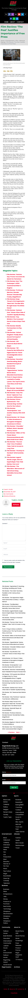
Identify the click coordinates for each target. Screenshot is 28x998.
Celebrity (6, 804)
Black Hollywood (6, 839)
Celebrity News (6, 848)
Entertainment (10, 40)
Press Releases (18, 944)
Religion (5, 809)
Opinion (4, 796)
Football (18, 810)
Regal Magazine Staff (19, 955)
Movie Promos (20, 936)
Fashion (18, 838)
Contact (5, 742)
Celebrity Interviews (6, 844)
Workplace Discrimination (8, 913)
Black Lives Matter (6, 801)
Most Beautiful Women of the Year (6, 862)
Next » (18, 732)
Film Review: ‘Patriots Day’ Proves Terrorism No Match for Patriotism (16, 277)
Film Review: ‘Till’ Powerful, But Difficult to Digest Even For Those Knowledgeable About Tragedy (15, 352)
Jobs (4, 896)
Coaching (19, 807)
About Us (17, 927)
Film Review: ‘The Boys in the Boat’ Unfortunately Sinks (15, 453)
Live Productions (7, 856)
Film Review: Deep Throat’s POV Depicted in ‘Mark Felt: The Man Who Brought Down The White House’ (15, 303)
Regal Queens (6, 967)
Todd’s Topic (7, 817)
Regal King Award (6, 961)
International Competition (20, 813)
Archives (17, 967)
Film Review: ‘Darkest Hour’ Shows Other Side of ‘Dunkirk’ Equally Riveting (16, 312)
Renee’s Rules (7, 812)
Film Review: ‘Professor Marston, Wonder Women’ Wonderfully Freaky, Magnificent (13, 715)
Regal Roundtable (7, 875)
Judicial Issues (5, 947)
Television (6, 883)
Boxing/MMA (20, 805)
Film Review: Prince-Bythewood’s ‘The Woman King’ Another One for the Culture (13, 683)
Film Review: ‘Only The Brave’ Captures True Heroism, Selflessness (14, 395)
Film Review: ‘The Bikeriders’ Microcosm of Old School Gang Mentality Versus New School (15, 470)
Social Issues (7, 965)
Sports (16, 796)
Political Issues (5, 932)
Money (5, 899)
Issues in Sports (18, 818)
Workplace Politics (6, 922)
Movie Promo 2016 (20, 932)
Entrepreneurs (7, 894)
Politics (5, 807)
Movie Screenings (19, 939)
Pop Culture (7, 871)
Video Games (20, 832)
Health (18, 840)
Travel (17, 848)
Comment (5, 523)
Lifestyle (17, 834)
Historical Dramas (9, 496)
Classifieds (14, 993)
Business (5, 885)
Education (6, 938)
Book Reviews (7, 936)
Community (6, 927)
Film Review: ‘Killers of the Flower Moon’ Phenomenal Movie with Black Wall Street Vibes (14, 637)
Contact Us (20, 989)
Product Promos (18, 949)
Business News (6, 890)
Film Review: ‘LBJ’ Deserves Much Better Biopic (14, 344)
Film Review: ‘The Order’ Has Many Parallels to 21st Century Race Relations (12, 593)
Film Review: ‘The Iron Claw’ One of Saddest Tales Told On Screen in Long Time (13, 624)
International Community (7, 942)
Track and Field (19, 828)
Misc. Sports (19, 822)
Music (5, 868)
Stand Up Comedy (6, 879)
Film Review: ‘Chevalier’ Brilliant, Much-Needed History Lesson (15, 428)
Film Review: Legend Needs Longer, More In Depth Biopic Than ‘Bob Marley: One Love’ (14, 613)
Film (17, 40)
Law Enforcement (7, 952)
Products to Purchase (7, 903)
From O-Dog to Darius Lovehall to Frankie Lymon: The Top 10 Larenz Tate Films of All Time (13, 631)
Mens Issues (20, 843)
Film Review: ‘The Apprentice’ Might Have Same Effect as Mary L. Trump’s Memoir (13, 599)
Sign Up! (14, 787)
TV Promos (19, 960)
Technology (7, 909)
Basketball (19, 802)
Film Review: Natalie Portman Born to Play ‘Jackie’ (14, 328)
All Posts (16, 505)
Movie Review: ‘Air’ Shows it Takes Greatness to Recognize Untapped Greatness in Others (12, 660)
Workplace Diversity (6, 917)
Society (5, 814)
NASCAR (18, 824)
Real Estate (7, 906)
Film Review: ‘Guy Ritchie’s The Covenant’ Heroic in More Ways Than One (13, 654)
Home (2, 40)
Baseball (18, 800)
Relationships (20, 845)
